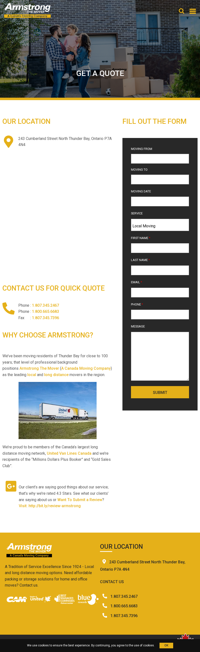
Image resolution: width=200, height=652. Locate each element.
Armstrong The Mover (39, 368)
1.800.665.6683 (45, 311)
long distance (56, 374)
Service (137, 213)
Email (136, 282)
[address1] (104, 562)
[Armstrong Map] (57, 208)
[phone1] (105, 596)
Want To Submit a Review (79, 499)
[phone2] (105, 606)
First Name (140, 238)
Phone (137, 304)
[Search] (181, 11)
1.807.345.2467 (45, 305)
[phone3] (105, 615)
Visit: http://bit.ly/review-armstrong (50, 506)
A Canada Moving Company (86, 368)
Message (138, 326)
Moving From (141, 149)
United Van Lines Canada (69, 453)
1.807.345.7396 (45, 317)
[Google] (11, 486)
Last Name (140, 260)
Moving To (139, 169)
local (31, 374)
